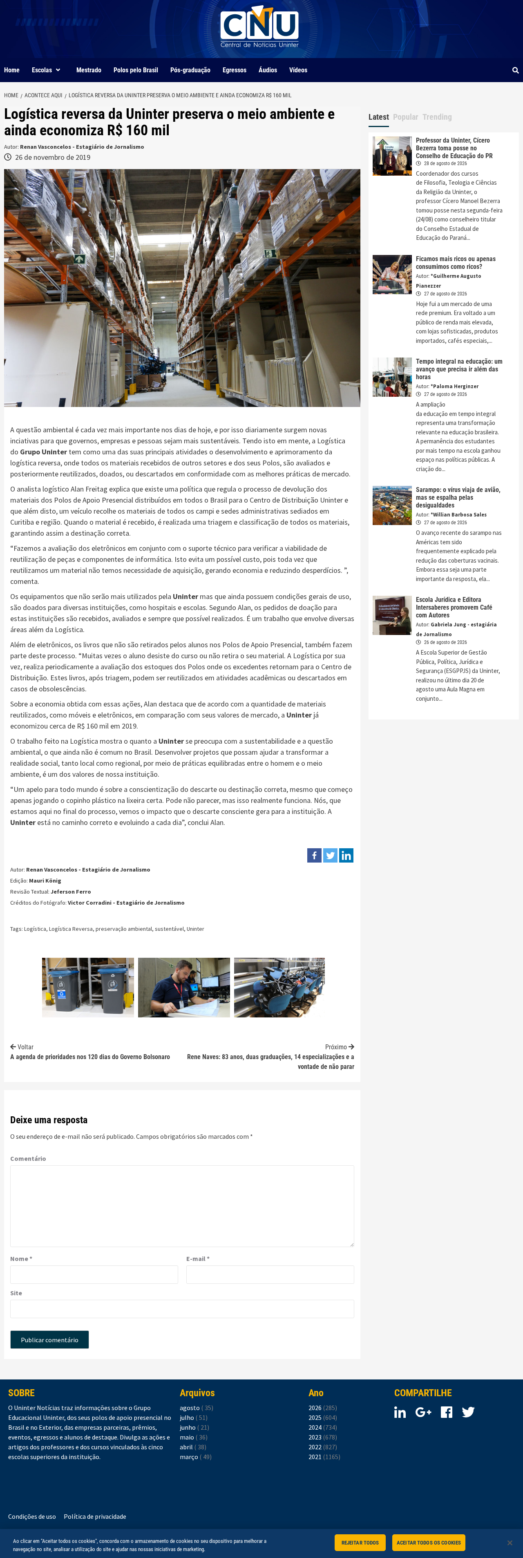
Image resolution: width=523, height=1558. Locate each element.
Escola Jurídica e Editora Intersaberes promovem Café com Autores (454, 607)
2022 (322, 1447)
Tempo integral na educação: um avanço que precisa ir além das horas (459, 369)
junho (194, 1427)
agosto (196, 1408)
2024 (322, 1427)
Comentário (28, 1158)
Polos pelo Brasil (136, 70)
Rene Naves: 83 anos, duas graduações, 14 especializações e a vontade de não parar (270, 1057)
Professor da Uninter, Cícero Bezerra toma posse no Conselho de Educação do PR (454, 148)
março (196, 1457)
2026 (322, 1408)
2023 (322, 1437)
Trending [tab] (437, 117)
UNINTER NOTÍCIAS (260, 53)
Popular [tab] (405, 117)
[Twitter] (330, 855)
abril (193, 1447)
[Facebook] (314, 855)
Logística (35, 928)
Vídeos (298, 70)
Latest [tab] (379, 117)
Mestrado (88, 70)
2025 (322, 1417)
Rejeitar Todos (360, 1543)
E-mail (198, 1258)
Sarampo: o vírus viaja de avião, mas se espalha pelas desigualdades (458, 497)
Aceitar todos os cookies (429, 1543)
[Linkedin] (346, 855)
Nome (21, 1258)
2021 (324, 1457)
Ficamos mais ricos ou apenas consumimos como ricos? (456, 262)
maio (194, 1437)
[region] (261, 1543)
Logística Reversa (71, 928)
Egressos (234, 70)
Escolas (42, 70)
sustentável (169, 928)
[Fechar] (510, 1543)
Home (12, 70)
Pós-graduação (190, 70)
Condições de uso (32, 1516)
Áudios (268, 70)
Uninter (185, 596)
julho (194, 1417)
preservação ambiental (124, 928)
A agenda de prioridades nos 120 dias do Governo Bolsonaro (90, 1052)
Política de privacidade (95, 1516)
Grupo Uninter (43, 451)
